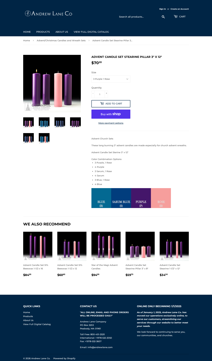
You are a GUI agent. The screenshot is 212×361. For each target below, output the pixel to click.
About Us (61, 31)
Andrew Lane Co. (40, 358)
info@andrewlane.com (100, 347)
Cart (182, 16)
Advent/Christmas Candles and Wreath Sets (61, 40)
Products (43, 31)
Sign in (162, 9)
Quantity (96, 87)
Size (93, 72)
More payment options (110, 123)
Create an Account (180, 9)
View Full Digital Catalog (91, 31)
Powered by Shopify (64, 358)
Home (27, 31)
